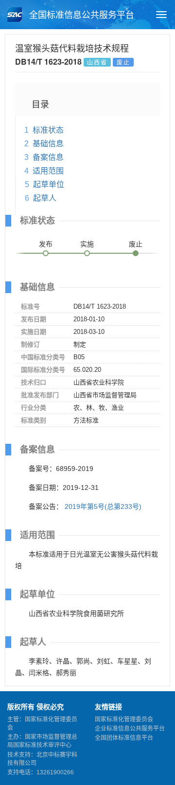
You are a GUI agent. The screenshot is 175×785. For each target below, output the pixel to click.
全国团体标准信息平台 (124, 737)
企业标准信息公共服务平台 (130, 728)
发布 (45, 244)
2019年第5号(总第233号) (103, 506)
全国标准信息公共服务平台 (80, 15)
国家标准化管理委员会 (124, 719)
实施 (87, 244)
